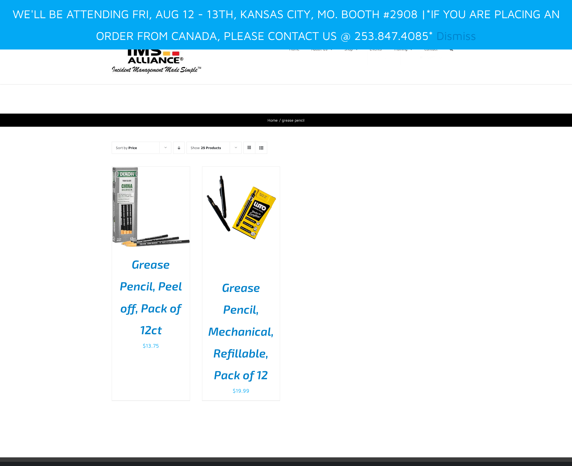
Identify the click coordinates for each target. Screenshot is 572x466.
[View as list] (261, 148)
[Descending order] (179, 148)
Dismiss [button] (456, 35)
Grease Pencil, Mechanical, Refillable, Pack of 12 (241, 331)
